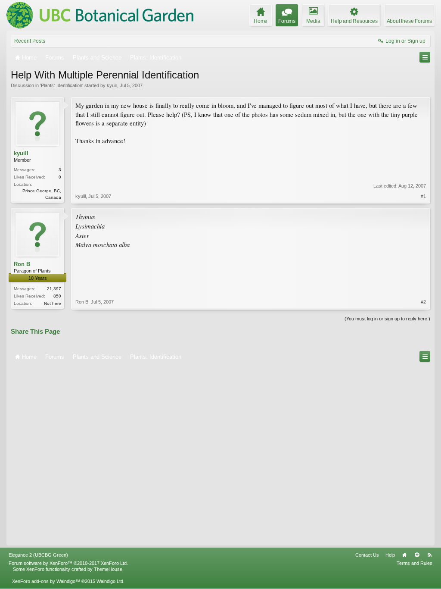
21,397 (54, 288)
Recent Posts (29, 41)
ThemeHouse (108, 569)
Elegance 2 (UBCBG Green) (38, 555)
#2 (423, 301)
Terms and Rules (414, 563)
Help (390, 555)
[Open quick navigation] (424, 57)
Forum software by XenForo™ (68, 563)
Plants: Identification (61, 85)
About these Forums (409, 21)
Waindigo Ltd (109, 581)
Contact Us (367, 555)
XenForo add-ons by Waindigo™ (46, 581)
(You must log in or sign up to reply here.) (387, 318)
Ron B (22, 264)
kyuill (112, 85)
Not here (52, 303)
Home (404, 555)
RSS (429, 555)
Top (417, 555)
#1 (423, 196)
